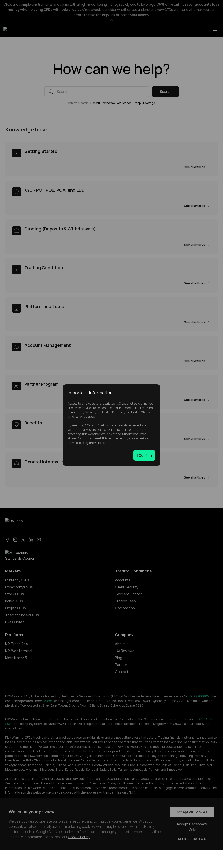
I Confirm (144, 455)
